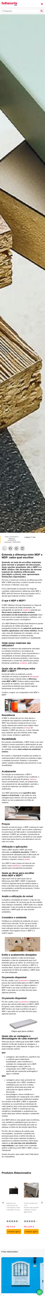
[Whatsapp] (39, 1292)
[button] (42, 3)
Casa (6, 537)
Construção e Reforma (14, 537)
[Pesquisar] (41, 11)
